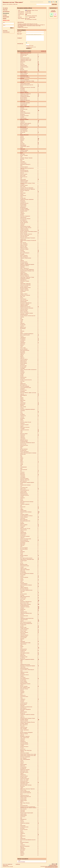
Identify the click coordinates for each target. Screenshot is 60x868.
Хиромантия (22, 497)
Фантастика (22, 64)
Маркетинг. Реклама (23, 247)
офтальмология (23, 195)
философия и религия (24, 772)
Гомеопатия (22, 323)
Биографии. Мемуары (24, 263)
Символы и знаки (23, 568)
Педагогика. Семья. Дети (24, 479)
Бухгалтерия (22, 351)
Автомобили (22, 418)
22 (38, 65)
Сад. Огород (22, 251)
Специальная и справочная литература (27, 714)
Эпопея (21, 843)
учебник (21, 355)
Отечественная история (24, 565)
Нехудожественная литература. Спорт (27, 270)
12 (38, 251)
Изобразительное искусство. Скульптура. (27, 87)
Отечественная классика (24, 57)
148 (38, 600)
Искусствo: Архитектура (24, 235)
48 (38, 431)
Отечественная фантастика (25, 520)
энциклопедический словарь (25, 642)
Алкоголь (22, 715)
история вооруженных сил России (26, 515)
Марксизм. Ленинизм (24, 733)
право (21, 456)
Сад (21, 329)
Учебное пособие (23, 491)
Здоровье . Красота (23, 293)
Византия (22, 690)
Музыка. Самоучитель (24, 311)
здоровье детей (23, 239)
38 (38, 834)
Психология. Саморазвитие (25, 216)
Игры (21, 133)
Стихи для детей (23, 637)
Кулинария (22, 595)
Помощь (4, 18)
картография (22, 161)
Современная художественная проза (26, 618)
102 (38, 64)
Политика (22, 610)
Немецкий (22, 370)
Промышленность (23, 361)
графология (22, 717)
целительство (22, 749)
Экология (22, 136)
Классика (22, 614)
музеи (21, 332)
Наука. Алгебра (23, 406)
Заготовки (22, 701)
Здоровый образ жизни (24, 95)
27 (38, 66)
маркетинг (22, 354)
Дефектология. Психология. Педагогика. (27, 788)
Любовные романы (23, 65)
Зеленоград (29, 10)
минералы (22, 852)
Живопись (22, 405)
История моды (22, 324)
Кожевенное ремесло (24, 166)
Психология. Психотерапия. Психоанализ (27, 237)
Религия (21, 191)
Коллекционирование (24, 128)
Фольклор (22, 582)
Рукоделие (22, 120)
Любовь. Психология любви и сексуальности (28, 369)
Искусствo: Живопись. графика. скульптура (28, 392)
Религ (21, 165)
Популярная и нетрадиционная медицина (27, 665)
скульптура (22, 381)
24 (38, 614)
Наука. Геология (23, 242)
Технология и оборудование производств (27, 409)
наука (21, 834)
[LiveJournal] (54, 2)
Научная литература (24, 73)
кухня (21, 804)
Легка (21, 160)
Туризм (21, 554)
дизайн (21, 459)
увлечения (22, 341)
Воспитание (22, 828)
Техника (21, 142)
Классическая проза (24, 805)
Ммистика (22, 172)
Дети (21, 396)
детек (21, 546)
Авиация (21, 646)
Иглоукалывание (23, 204)
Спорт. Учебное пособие (24, 737)
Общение (22, 851)
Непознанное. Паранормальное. (26, 601)
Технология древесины (24, 171)
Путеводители (22, 338)
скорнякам (22, 225)
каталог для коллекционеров (25, 284)
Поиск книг (5, 9)
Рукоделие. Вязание (24, 185)
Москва (21, 552)
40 (38, 559)
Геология (21, 420)
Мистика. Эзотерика (23, 686)
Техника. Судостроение (24, 729)
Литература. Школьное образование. (26, 187)
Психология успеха (23, 261)
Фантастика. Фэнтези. (24, 688)
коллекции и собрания (24, 514)
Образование (22, 641)
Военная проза (23, 454)
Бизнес (21, 483)
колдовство (22, 423)
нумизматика (22, 738)
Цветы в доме (22, 175)
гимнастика (22, 853)
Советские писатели (24, 619)
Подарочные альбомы (24, 672)
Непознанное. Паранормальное (25, 302)
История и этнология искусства (26, 379)
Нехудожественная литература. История (27, 718)
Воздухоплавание (23, 764)
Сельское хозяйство (24, 359)
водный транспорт (23, 529)
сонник (21, 413)
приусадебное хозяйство (24, 782)
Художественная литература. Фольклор (27, 722)
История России (23, 597)
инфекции (22, 260)
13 (38, 461)
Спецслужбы (22, 810)
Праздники (22, 523)
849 (38, 604)
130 (38, 608)
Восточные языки (23, 365)
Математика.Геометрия (24, 842)
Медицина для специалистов (25, 93)
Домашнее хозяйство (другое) (25, 123)
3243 (26, 14)
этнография (22, 428)
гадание (21, 787)
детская (21, 563)
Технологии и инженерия (24, 386)
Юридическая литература (24, 77)
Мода (21, 447)
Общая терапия (23, 179)
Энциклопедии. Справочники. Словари (27, 277)
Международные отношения (25, 683)
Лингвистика (22, 364)
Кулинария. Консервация (24, 209)
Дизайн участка (23, 327)
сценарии (22, 527)
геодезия (21, 855)
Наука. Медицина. (23, 758)
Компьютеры (22, 343)
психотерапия (22, 477)
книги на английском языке (25, 791)
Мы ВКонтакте (18, 864)
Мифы (21, 660)
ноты (21, 486)
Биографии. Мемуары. (24, 719)
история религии (23, 624)
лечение (21, 760)
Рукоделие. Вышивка (24, 288)
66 (38, 488)
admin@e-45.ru (10, 864)
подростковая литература (24, 569)
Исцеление (22, 331)
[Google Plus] (51, 2)
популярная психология (24, 495)
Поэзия (21, 56)
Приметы (21, 356)
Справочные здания (23, 181)
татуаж (21, 463)
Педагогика (22, 654)
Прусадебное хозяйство (24, 265)
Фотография (22, 88)
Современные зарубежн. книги (25, 59)
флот (21, 455)
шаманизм (22, 751)
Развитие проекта (5, 865)
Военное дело (22, 506)
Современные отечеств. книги (25, 60)
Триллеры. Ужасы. (23, 55)
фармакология (22, 383)
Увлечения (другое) (23, 129)
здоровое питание (23, 800)
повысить (51, 16)
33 (38, 250)
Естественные (22, 677)
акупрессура (22, 223)
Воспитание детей (23, 151)
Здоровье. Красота (23, 273)
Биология (22, 137)
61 (38, 393)
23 (38, 524)
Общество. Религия (23, 245)
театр (21, 432)
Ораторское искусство (24, 203)
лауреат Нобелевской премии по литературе (28, 452)
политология (22, 378)
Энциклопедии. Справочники (25, 283)
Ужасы (21, 513)
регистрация (5, 30)
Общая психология (23, 232)
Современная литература (24, 606)
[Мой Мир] (56, 2)
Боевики (21, 68)
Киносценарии (22, 574)
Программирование (23, 104)
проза (21, 647)
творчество (22, 537)
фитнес (21, 499)
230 (38, 606)
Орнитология (22, 765)
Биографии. (22, 254)
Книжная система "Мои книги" (13, 2)
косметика (22, 373)
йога (21, 470)
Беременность (22, 835)
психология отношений (24, 424)
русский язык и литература (25, 295)
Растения (22, 747)
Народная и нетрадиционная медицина (27, 264)
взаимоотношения (23, 815)
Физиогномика (22, 825)
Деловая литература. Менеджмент (26, 732)
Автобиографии (23, 572)
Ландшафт (22, 710)
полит (21, 259)
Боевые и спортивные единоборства (26, 333)
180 (38, 70)
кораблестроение (23, 814)
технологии (22, 700)
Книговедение (22, 542)
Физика (21, 147)
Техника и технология (24, 286)
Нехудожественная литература (25, 511)
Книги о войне (22, 186)
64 (38, 69)
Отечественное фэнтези (24, 490)
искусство (22, 393)
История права (23, 198)
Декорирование (23, 207)
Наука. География (23, 728)
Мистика (21, 600)
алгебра (21, 319)
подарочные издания (24, 305)
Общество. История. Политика (25, 227)
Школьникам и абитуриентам (25, 709)
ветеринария (22, 391)
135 (38, 120)
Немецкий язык (23, 774)
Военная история (23, 627)
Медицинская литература (24, 769)
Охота (21, 561)
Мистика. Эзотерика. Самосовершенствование (28, 231)
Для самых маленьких (24, 588)
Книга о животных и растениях (25, 622)
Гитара (21, 196)
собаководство (23, 337)
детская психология (23, 829)
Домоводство (22, 404)
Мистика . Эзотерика (24, 155)
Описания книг (6, 16)
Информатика (22, 111)
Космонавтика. (23, 291)
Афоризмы (22, 638)
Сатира (21, 464)
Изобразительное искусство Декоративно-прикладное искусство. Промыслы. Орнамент (28, 807)
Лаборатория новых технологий (52, 866)
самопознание (22, 633)
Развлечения (22, 518)
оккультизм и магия (23, 236)
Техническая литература (24, 541)
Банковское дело (23, 377)
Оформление (22, 352)
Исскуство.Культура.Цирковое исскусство (27, 839)
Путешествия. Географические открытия (27, 442)
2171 (38, 511)
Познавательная (23, 650)
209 (38, 138)
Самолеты (22, 212)
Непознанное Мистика (24, 170)
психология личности (24, 309)
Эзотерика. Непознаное (24, 230)
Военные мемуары (23, 363)
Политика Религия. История (25, 226)
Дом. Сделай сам (23, 481)
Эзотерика (22, 608)
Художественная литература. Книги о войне (28, 754)
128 (38, 719)
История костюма (23, 777)
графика (21, 509)
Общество (22, 586)
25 (38, 597)
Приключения (22, 61)
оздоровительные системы (25, 664)
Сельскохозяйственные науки (25, 387)
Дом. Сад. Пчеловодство (24, 252)
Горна (21, 156)
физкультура (22, 570)
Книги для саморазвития (24, 79)
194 (38, 110)
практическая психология (24, 427)
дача (21, 318)
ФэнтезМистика (23, 768)
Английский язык (23, 450)
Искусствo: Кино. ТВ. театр (25, 528)
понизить (55, 16)
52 (38, 678)
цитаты (21, 830)
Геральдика (22, 705)
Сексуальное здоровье (24, 478)
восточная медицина (24, 547)
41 (38, 601)
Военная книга (22, 655)
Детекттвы (22, 159)
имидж (21, 460)
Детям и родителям (23, 519)
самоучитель (22, 437)
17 (38, 84)
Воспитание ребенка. (24, 549)
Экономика (22, 107)
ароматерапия (22, 848)
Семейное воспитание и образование (26, 199)
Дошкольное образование (24, 846)
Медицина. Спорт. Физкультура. (26, 750)
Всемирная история (23, 656)
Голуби (21, 731)
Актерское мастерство (24, 746)
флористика (22, 786)
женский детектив (23, 649)
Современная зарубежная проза (26, 613)
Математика (22, 114)
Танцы (21, 697)
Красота (21, 461)
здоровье (22, 620)
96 (38, 586)
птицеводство (22, 699)
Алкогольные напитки (24, 696)
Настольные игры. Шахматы (25, 218)
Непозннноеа (22, 200)
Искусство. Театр (23, 246)
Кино (21, 505)
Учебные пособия (23, 797)
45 (38, 641)
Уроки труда (22, 154)
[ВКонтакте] (49, 2)
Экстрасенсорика (23, 767)
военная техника (23, 790)
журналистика (22, 838)
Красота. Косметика (23, 255)
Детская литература (23, 70)
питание (21, 556)
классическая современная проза (26, 590)
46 (38, 191)
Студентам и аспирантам (24, 504)
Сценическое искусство (24, 795)
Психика (21, 194)
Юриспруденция (23, 145)
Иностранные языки (23, 109)
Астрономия (22, 372)
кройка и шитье (23, 488)
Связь (21, 382)
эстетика (21, 496)
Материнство (22, 713)
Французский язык (23, 492)
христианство (22, 816)
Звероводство (22, 272)
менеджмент (22, 388)
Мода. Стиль (22, 296)
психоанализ (22, 844)
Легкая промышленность (24, 678)
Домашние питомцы (23, 564)
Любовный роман (23, 301)
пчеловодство (22, 340)
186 (38, 620)
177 (38, 95)
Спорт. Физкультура (23, 221)
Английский (22, 414)
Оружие (21, 419)
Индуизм (21, 832)
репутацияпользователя (53, 11)
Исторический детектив (24, 605)
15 (38, 823)
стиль (21, 663)
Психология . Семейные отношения (26, 313)
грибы (21, 322)
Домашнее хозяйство (24, 440)
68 (38, 411)
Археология (22, 473)
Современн (22, 692)
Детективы (22, 69)
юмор (21, 661)
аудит (21, 468)
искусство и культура (24, 300)
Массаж (21, 297)
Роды (21, 837)
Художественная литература (25, 604)
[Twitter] (50, 2)
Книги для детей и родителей (25, 792)
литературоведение (23, 583)
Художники (22, 673)
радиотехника (22, 400)
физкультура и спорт (24, 770)
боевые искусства (23, 360)
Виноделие (22, 502)
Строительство (23, 415)
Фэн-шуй (21, 522)
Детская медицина (23, 97)
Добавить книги (6, 20)
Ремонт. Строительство (24, 268)
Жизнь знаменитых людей (25, 687)
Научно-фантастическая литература (26, 501)
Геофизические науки (24, 180)
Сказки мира (22, 811)
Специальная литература (24, 823)
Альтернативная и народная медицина (27, 482)
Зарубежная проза (23, 611)
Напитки (21, 446)
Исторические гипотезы (24, 674)
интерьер (22, 531)
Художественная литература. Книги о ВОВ (28, 755)
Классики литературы (24, 577)
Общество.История (23, 727)
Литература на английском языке (26, 706)
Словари (21, 374)
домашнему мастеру (24, 314)
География (22, 116)
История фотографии (24, 208)
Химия (21, 141)
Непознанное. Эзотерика (24, 281)
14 (38, 93)
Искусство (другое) (23, 91)
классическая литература (24, 536)
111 (38, 659)
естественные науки (23, 487)
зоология (21, 336)
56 (38, 782)
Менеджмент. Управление (24, 736)
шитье (21, 292)
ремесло (21, 801)
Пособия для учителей (24, 115)
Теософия (22, 745)
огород (21, 320)
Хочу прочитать (6, 11)
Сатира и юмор (23, 631)
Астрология (22, 472)
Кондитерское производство (25, 164)
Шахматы (22, 345)
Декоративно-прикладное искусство (26, 84)
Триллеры (22, 250)
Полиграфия (22, 368)
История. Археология (24, 222)
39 (38, 179)
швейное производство (24, 274)
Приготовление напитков (24, 350)
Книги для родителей (24, 540)
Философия (22, 143)
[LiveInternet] (52, 2)
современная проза (23, 636)
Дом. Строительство (24, 724)
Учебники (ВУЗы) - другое (24, 146)
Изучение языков (23, 799)
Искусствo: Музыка (23, 629)
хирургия (21, 773)
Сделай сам (22, 651)
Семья (21, 550)
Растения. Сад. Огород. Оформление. (27, 269)
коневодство (22, 833)
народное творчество (24, 587)
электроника (22, 410)
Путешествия (22, 132)
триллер (21, 282)
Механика (22, 214)
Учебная (21, 401)
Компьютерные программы (25, 102)
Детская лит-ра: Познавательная (26, 623)
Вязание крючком (23, 704)
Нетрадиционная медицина (25, 96)
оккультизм (22, 591)
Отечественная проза (24, 615)
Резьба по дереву (23, 681)
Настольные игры (23, 390)
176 (38, 647)
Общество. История (23, 310)
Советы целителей (23, 469)
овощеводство (22, 741)
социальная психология (24, 429)
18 (38, 125)
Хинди (21, 670)
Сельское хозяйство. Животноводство (27, 669)
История (21, 110)
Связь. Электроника (23, 243)
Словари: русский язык (24, 628)
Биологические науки (24, 445)
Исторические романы (24, 66)
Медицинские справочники (25, 100)
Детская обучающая (24, 449)
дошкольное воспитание (24, 778)
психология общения (24, 742)
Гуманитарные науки (24, 783)
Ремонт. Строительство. (24, 124)
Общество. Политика (24, 720)
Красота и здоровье (23, 524)
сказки (21, 581)
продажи (21, 397)
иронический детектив (24, 668)
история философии (24, 441)
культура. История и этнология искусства (27, 315)
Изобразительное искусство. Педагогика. (27, 189)
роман (21, 645)
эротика (21, 578)
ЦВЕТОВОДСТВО (23, 395)
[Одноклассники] (55, 2)
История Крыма (23, 679)
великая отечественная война (25, 538)
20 (38, 61)
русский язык (22, 658)
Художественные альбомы (25, 83)
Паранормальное (23, 819)
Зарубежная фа (23, 532)
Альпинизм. (22, 691)
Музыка (21, 86)
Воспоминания (22, 328)
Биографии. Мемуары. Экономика (26, 157)
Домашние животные (24, 125)
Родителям (22, 545)
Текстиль (22, 820)
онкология (22, 821)
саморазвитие (22, 342)
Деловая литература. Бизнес (25, 287)
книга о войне (22, 599)
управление (22, 740)
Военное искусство (23, 176)
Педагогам (22, 847)
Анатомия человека (23, 682)
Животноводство (23, 708)
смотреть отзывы (32, 17)
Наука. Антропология (24, 256)
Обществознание (23, 118)
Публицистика (22, 609)
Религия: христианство (24, 451)
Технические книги (23, 74)
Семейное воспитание (24, 228)
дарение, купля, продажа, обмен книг (10, 4)
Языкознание (22, 474)
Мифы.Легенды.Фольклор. (25, 596)
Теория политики (23, 205)
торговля (21, 763)
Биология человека (23, 174)
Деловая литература (24, 555)
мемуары (22, 579)
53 (38, 595)
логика (21, 346)
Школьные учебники (23, 433)
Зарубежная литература (24, 304)
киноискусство (22, 695)
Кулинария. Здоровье (24, 723)
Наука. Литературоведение (25, 759)
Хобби (21, 431)
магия (21, 592)
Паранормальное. (23, 279)
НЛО (21, 465)
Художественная (23, 510)
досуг (21, 411)
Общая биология (23, 217)
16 (38, 96)
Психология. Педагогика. (24, 190)
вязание (21, 500)
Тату (21, 824)
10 (38, 56)
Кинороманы (22, 551)
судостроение (22, 438)
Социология (22, 436)
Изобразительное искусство (25, 306)
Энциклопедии (22, 402)
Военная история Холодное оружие (26, 812)
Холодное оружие (23, 560)
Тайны (21, 640)
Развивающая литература (25, 278)
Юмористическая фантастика (25, 796)
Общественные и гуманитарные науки (27, 559)
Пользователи (6, 13)
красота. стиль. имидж (24, 779)
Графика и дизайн (23, 105)
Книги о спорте (23, 347)
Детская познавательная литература (26, 573)
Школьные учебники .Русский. (25, 422)
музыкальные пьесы (24, 781)
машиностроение (23, 533)
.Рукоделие (22, 213)
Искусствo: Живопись (24, 632)
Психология (22, 138)
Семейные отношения (24, 150)
